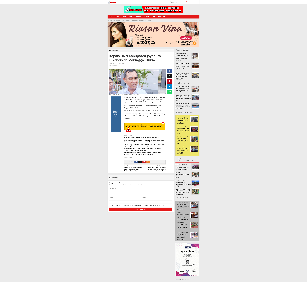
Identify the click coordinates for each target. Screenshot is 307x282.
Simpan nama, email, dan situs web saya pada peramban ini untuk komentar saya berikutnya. (137, 205)
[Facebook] (136, 162)
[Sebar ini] (169, 71)
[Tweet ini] (169, 76)
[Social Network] (197, 2)
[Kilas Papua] (112, 2)
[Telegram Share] (169, 86)
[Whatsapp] (169, 92)
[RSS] (148, 162)
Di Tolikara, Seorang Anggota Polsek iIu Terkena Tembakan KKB (142, 137)
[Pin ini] (169, 81)
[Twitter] (140, 162)
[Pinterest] (144, 162)
